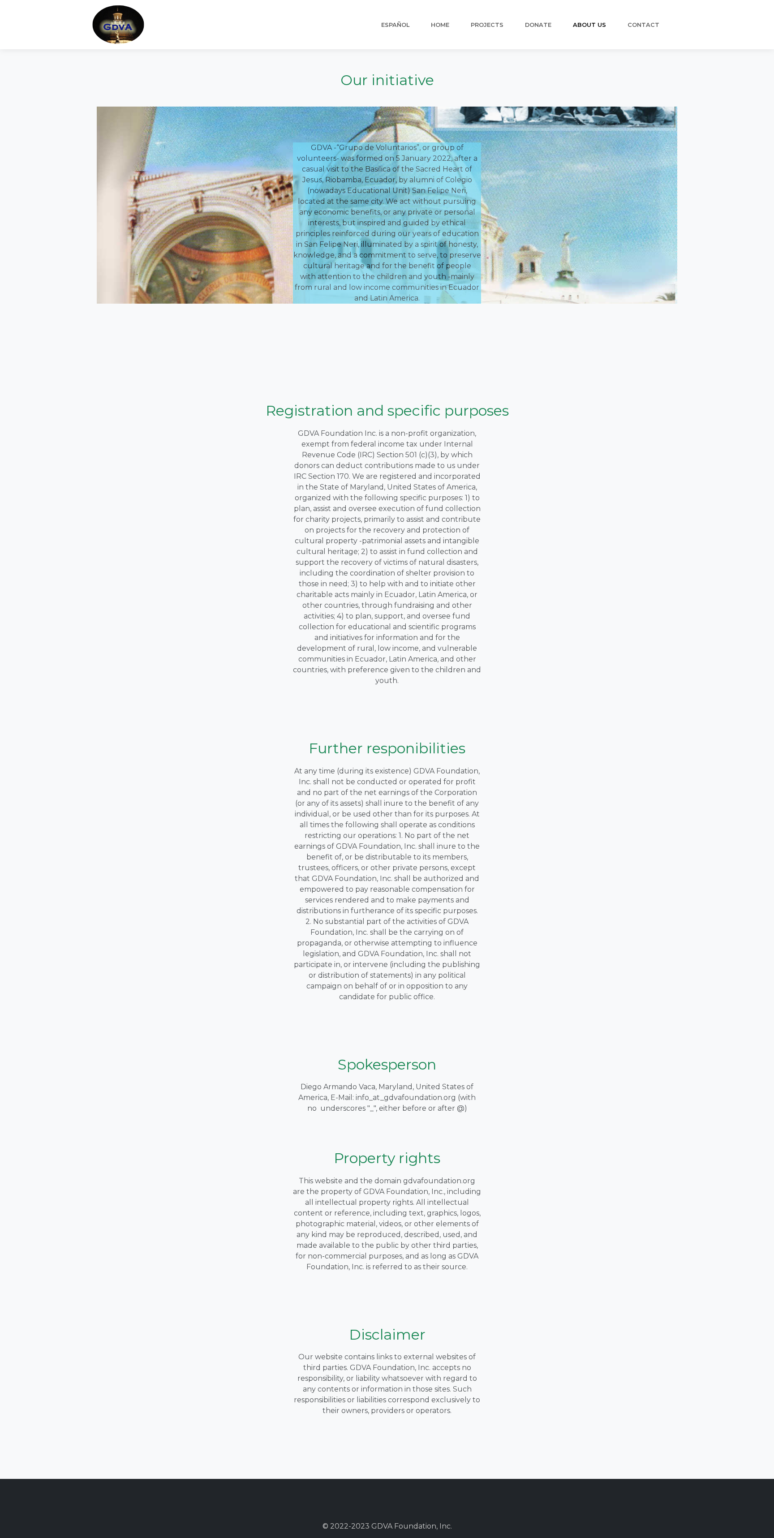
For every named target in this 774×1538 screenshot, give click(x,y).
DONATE (538, 24)
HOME (440, 24)
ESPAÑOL (395, 24)
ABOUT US (589, 24)
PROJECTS (487, 24)
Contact (643, 24)
